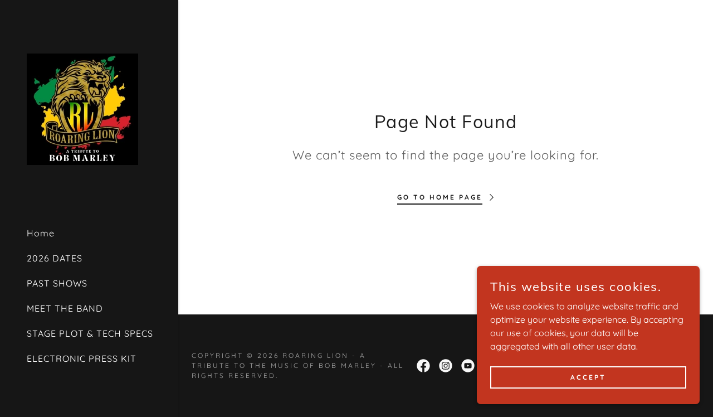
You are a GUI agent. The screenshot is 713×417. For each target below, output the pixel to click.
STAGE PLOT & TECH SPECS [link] (90, 333)
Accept (588, 377)
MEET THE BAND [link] (65, 308)
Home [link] (41, 233)
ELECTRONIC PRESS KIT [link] (81, 358)
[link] (82, 108)
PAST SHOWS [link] (57, 283)
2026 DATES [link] (54, 258)
